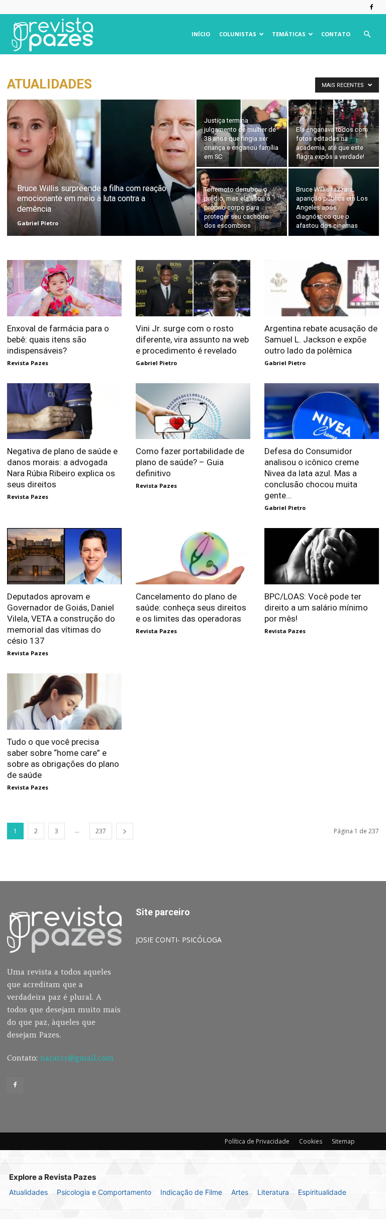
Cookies (310, 1141)
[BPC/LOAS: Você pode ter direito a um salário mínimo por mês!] (321, 556)
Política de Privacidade (257, 1141)
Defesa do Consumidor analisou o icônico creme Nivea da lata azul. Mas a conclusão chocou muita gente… (311, 473)
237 (100, 831)
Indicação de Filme (191, 1192)
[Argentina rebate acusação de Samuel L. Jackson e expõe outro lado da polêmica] (321, 288)
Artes (239, 1192)
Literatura (273, 1192)
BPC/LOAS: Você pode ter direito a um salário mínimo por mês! (316, 607)
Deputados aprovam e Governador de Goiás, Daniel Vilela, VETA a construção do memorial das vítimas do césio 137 (61, 618)
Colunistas (237, 34)
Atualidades (28, 1192)
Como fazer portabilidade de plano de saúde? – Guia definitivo (190, 462)
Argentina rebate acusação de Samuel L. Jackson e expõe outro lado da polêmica (320, 339)
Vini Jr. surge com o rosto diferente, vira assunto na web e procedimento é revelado (192, 339)
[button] (367, 34)
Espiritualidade (322, 1192)
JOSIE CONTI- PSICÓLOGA (179, 939)
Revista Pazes (27, 363)
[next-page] (124, 831)
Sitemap (343, 1141)
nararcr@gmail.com (77, 1058)
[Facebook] (371, 7)
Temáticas (289, 34)
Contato (335, 34)
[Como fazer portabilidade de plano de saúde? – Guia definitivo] (193, 411)
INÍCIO (200, 34)
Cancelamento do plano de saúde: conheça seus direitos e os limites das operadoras (191, 607)
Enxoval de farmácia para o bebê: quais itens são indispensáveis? (58, 339)
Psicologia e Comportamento (104, 1192)
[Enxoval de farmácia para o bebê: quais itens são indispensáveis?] (64, 288)
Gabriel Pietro (37, 223)
